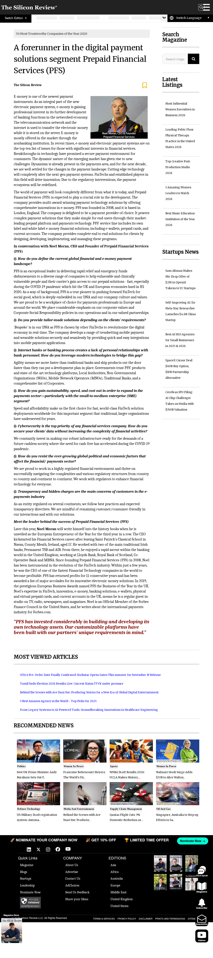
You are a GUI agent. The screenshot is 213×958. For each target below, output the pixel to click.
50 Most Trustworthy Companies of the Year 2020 (51, 34)
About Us (71, 865)
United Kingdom (121, 899)
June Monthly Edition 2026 (192, 882)
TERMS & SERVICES (104, 918)
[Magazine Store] (11, 930)
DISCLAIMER (145, 918)
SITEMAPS (193, 918)
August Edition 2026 (176, 861)
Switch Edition (14, 18)
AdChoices (72, 885)
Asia (113, 865)
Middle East (118, 892)
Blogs (23, 872)
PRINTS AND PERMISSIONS (170, 918)
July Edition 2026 (160, 880)
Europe (115, 885)
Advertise (71, 872)
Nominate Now (30, 892)
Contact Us (72, 878)
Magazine (26, 865)
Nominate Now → (191, 840)
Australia (116, 878)
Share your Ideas (76, 899)
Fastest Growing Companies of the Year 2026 (191, 863)
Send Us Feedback (77, 892)
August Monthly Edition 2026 (160, 863)
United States (119, 906)
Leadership (27, 885)
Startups (25, 878)
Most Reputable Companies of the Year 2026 (176, 882)
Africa (114, 872)
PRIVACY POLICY (127, 918)
